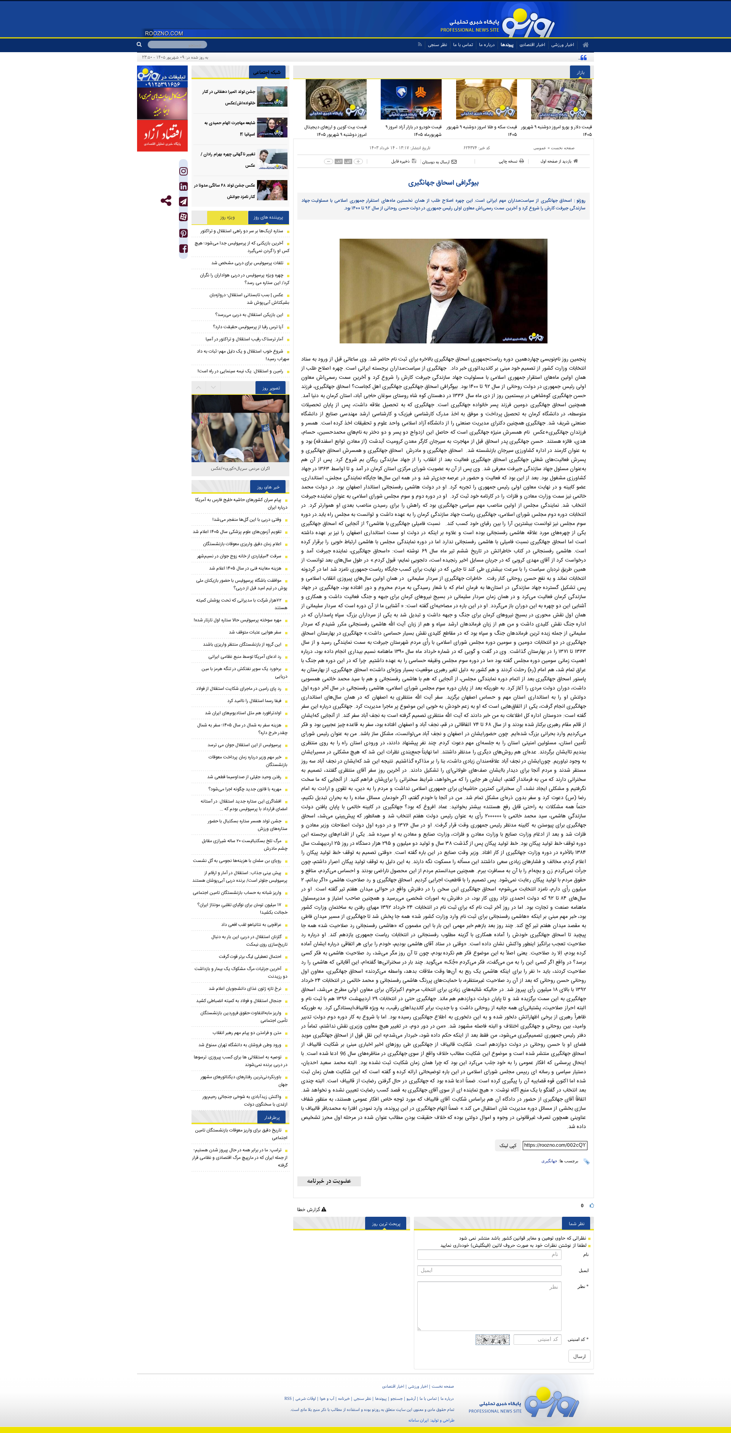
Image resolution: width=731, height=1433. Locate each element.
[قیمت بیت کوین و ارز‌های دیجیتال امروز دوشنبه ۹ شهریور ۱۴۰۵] (331, 99)
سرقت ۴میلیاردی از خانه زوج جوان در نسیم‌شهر (239, 556)
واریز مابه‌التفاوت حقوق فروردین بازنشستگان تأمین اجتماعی (243, 1016)
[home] (583, 45)
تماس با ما (463, 44)
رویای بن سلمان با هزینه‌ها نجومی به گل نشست (237, 861)
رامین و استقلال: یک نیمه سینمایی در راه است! (240, 371)
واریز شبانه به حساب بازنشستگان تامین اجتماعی (237, 893)
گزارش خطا (309, 1209)
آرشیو (411, 1398)
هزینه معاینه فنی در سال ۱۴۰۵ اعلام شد (245, 568)
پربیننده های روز (268, 217)
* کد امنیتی (578, 1339)
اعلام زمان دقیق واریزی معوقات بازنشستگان (242, 544)
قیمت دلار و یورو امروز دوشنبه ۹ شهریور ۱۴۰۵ (556, 131)
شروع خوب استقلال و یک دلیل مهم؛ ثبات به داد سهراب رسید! (243, 355)
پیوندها (507, 44)
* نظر (583, 1286)
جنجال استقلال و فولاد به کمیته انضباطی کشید (238, 1001)
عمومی (539, 147)
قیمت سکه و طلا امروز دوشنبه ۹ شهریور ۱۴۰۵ (482, 131)
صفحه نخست (563, 147)
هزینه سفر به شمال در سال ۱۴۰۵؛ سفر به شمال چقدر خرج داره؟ (242, 729)
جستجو (397, 1398)
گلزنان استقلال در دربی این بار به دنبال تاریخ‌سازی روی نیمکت (249, 940)
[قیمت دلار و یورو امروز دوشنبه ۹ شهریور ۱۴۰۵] (556, 99)
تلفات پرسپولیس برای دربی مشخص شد (247, 263)
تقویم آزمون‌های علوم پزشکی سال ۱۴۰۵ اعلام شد (237, 532)
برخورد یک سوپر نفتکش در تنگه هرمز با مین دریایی (244, 672)
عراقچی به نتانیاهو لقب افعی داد (251, 925)
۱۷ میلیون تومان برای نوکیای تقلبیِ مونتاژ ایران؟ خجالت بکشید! (242, 908)
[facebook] (183, 250)
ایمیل (584, 1270)
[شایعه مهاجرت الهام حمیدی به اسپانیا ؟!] (272, 128)
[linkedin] (183, 188)
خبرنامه (344, 1398)
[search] (142, 44)
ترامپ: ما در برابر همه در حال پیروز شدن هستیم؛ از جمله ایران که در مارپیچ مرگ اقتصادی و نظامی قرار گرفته (239, 1157)
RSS (288, 1398)
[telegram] (183, 201)
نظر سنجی (437, 44)
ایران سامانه (419, 1420)
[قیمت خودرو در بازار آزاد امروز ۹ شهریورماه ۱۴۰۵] (406, 99)
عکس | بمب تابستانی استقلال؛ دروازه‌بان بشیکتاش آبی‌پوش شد (249, 298)
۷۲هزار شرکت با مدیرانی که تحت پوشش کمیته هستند (241, 604)
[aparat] (183, 216)
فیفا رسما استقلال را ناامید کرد (254, 701)
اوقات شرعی (305, 1398)
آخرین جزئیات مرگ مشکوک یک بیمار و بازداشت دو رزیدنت (241, 972)
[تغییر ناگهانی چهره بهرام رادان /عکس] (272, 159)
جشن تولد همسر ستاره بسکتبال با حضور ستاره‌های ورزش (247, 825)
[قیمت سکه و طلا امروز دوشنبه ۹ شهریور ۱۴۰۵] (481, 99)
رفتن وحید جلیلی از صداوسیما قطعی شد (244, 777)
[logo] (524, 1400)
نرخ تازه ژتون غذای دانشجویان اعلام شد (245, 989)
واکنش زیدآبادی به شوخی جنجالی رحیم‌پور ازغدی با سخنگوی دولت (245, 1100)
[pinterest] (183, 235)
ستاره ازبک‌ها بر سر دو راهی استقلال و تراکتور (242, 231)
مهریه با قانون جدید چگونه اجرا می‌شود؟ (244, 789)
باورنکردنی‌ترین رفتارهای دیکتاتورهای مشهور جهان (244, 1080)
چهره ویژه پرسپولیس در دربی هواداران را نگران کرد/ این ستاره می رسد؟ (244, 279)
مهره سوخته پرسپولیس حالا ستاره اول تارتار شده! (237, 620)
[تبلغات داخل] (162, 76)
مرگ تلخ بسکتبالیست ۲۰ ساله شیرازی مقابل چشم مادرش (244, 844)
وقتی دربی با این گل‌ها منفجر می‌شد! (246, 519)
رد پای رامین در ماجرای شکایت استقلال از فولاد (238, 689)
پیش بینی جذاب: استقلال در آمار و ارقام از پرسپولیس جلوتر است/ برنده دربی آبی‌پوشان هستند (239, 876)
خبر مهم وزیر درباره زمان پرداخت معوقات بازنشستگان (248, 761)
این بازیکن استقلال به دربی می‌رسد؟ (249, 315)
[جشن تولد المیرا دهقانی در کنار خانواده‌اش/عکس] (272, 96)
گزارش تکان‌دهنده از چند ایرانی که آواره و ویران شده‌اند (527, 57)
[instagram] (183, 173)
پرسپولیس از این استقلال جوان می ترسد (244, 745)
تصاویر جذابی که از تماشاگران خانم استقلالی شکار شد (240, 472)
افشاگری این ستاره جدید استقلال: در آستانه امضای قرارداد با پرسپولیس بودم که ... (244, 805)
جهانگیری (549, 1161)
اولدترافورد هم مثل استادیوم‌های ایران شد (243, 713)
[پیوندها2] (162, 104)
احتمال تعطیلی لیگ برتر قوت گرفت (250, 957)
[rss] (420, 44)
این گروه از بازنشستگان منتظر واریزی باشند (241, 644)
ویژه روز (227, 217)
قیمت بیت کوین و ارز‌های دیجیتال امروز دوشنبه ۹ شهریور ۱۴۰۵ (335, 131)
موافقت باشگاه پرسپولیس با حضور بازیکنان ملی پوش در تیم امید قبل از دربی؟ (241, 584)
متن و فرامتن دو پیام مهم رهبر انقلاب (246, 1033)
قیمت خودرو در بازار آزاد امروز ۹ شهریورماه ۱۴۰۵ (414, 131)
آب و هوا (327, 1398)
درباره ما (487, 44)
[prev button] (213, 387)
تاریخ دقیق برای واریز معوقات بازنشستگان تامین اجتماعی (241, 1134)
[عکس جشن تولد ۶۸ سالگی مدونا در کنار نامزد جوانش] (272, 190)
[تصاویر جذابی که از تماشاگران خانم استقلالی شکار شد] (240, 426)
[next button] (199, 387)
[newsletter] (329, 1181)
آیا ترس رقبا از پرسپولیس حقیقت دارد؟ (248, 327)
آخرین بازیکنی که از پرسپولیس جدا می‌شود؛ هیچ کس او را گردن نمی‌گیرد (242, 247)
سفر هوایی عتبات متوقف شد (255, 632)
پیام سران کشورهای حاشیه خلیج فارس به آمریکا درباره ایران (241, 503)
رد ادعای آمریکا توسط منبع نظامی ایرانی (244, 657)
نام (586, 1254)
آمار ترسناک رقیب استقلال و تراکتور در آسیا (244, 339)
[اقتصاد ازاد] (162, 136)
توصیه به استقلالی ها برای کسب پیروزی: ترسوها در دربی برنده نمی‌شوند (240, 1061)
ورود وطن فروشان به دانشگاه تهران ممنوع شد (239, 1045)
